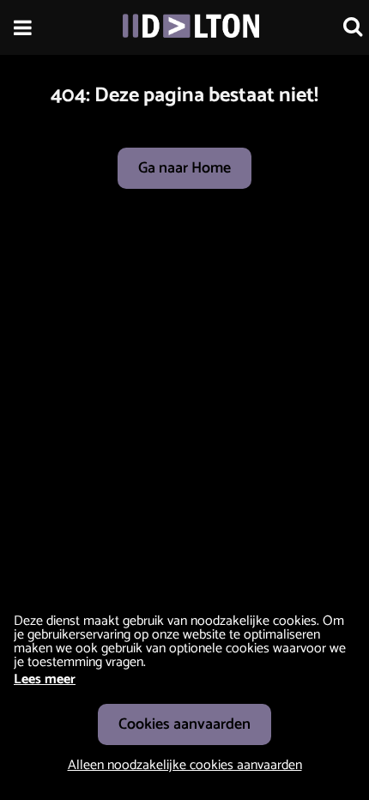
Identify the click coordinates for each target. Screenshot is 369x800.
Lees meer (45, 679)
